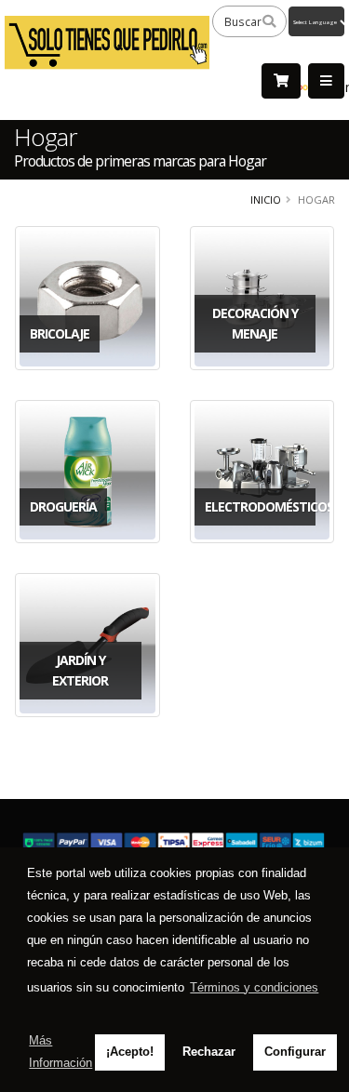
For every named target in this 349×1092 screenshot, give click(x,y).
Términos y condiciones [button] (254, 987)
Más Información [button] (60, 1051)
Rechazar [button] (208, 1052)
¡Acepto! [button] (130, 1052)
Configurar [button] (295, 1052)
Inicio (265, 199)
